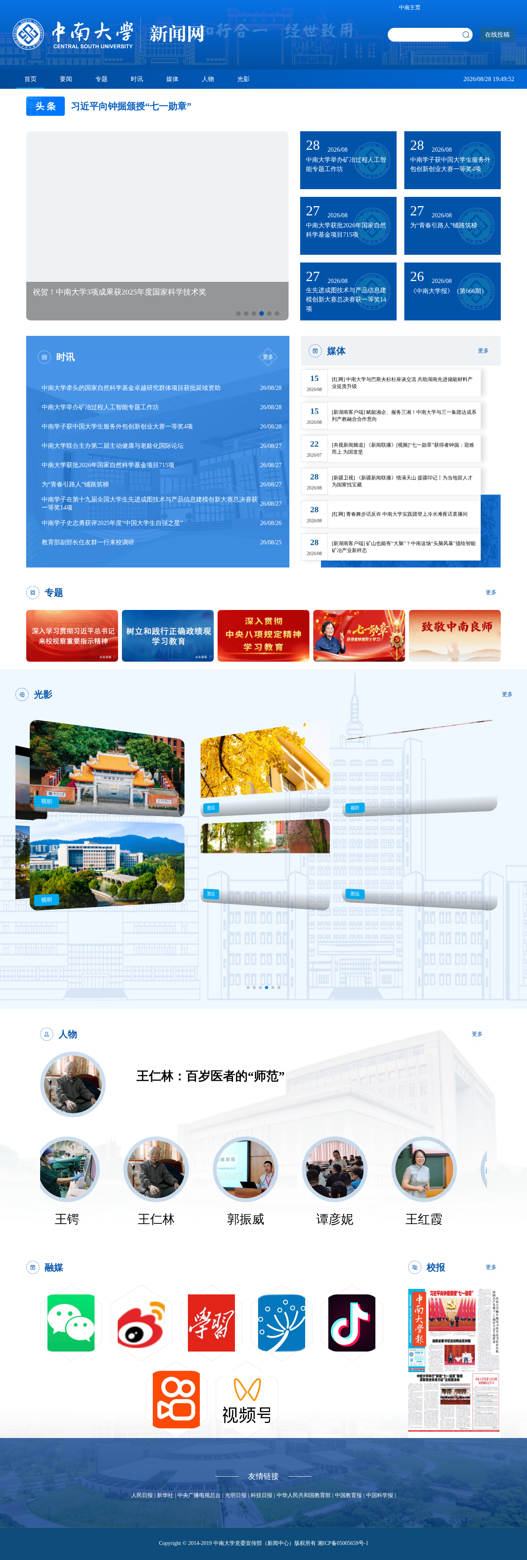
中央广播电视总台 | (201, 1495)
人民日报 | (144, 1495)
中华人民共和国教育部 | (306, 1495)
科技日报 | (264, 1495)
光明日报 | (238, 1495)
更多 (268, 357)
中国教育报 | (350, 1495)
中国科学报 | (381, 1495)
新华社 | (167, 1495)
